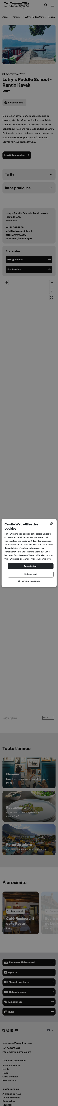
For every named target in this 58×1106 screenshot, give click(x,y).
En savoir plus (44, 558)
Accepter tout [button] (30, 566)
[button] (28, 581)
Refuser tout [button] (30, 574)
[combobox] (51, 523)
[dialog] (28, 553)
